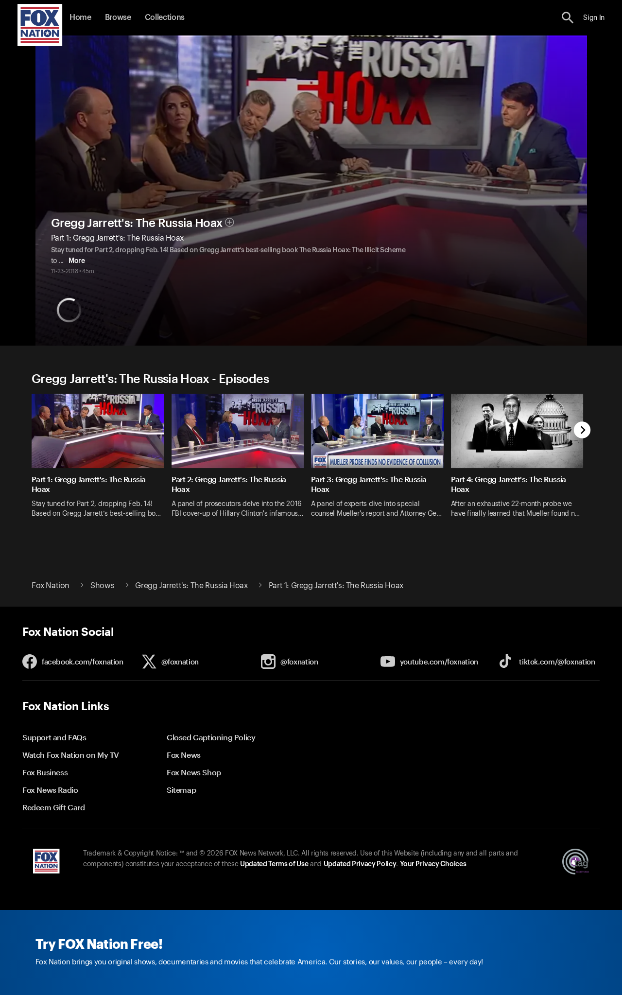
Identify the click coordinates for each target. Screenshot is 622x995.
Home (80, 17)
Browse (118, 17)
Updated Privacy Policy (360, 864)
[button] (568, 18)
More (77, 261)
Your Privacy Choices (433, 864)
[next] (582, 430)
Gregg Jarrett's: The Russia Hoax (137, 223)
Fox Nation (50, 586)
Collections (165, 17)
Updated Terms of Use (274, 864)
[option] (102, 462)
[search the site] (568, 18)
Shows (102, 586)
